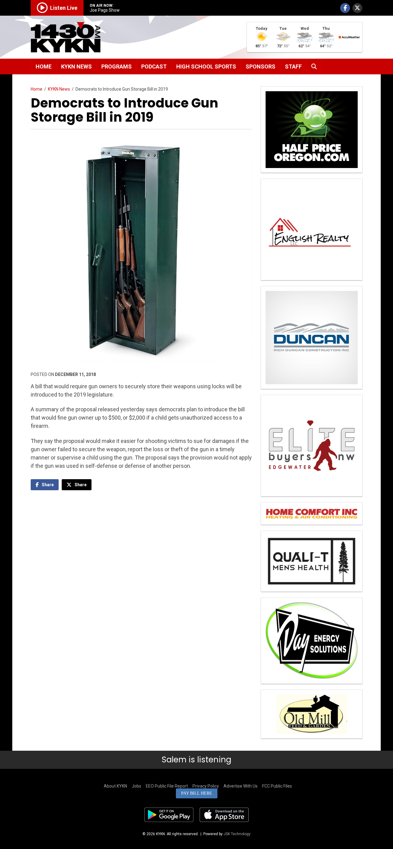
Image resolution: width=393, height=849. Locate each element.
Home (44, 66)
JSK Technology (237, 834)
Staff (293, 66)
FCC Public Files (277, 786)
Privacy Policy (206, 786)
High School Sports (206, 66)
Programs (116, 66)
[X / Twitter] (357, 8)
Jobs (136, 786)
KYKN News (76, 66)
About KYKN (115, 786)
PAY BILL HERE (196, 793)
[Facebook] (345, 8)
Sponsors (260, 66)
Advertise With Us (241, 786)
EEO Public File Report (167, 786)
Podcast (154, 66)
